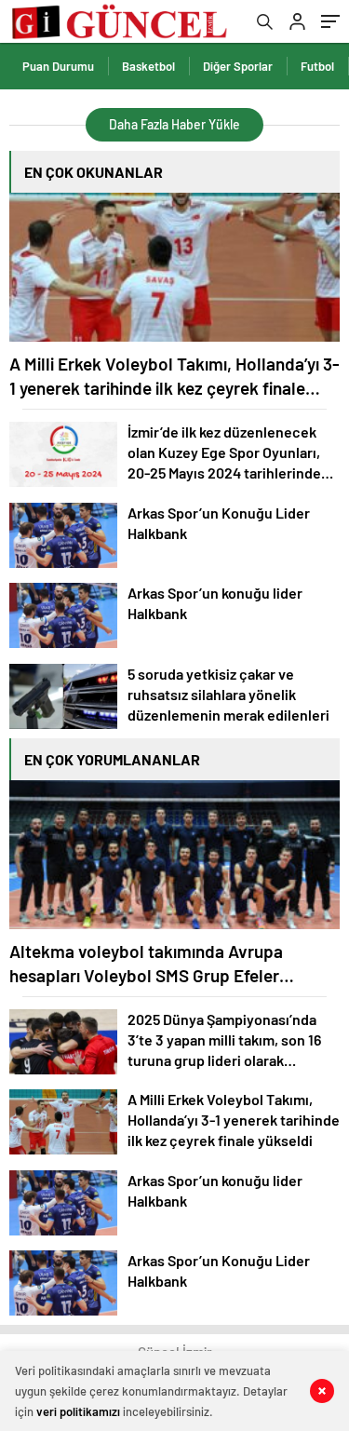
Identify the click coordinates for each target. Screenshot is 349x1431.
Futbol (317, 66)
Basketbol (148, 66)
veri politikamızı (78, 1411)
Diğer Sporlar (238, 66)
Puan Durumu (58, 66)
